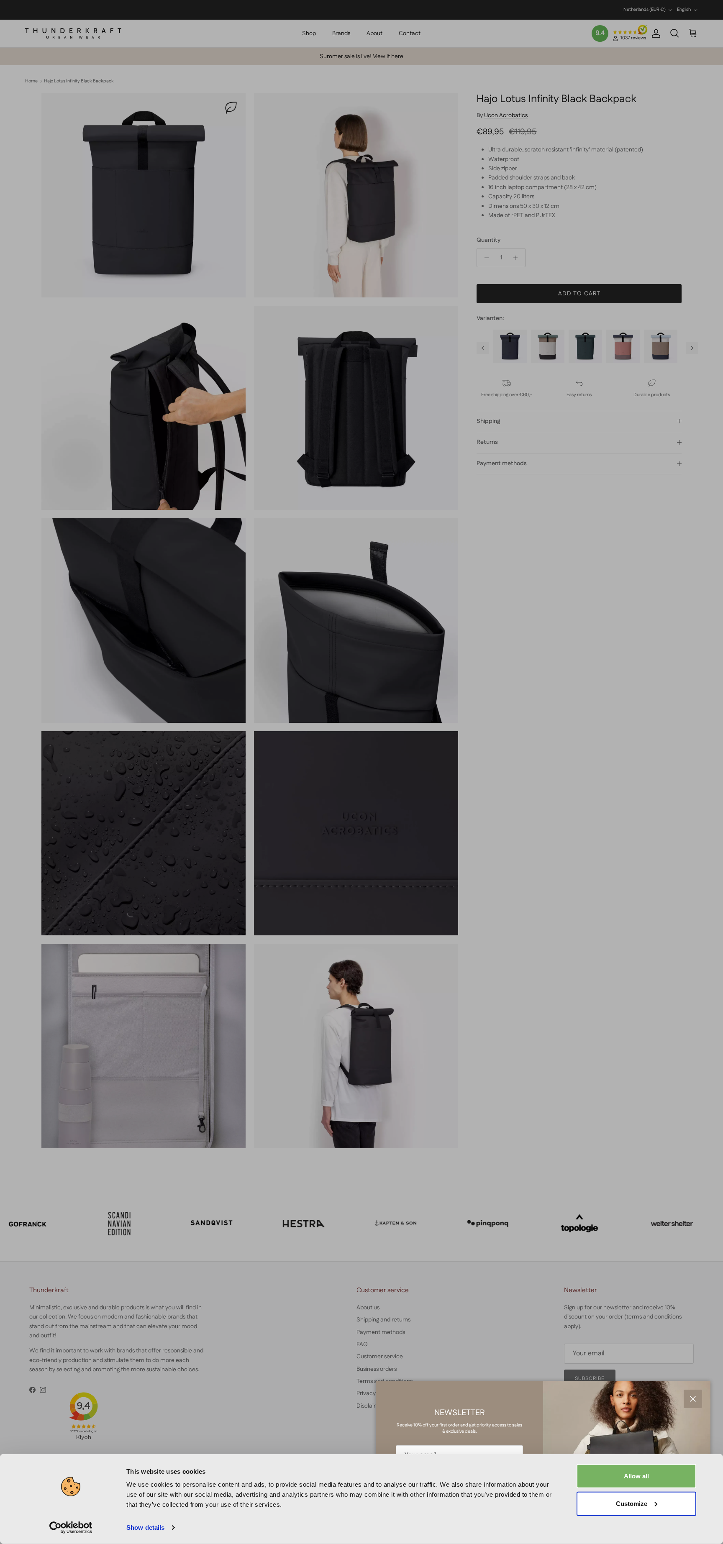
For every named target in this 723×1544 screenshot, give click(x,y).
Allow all (636, 1476)
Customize (631, 1503)
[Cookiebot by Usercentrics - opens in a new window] (71, 1527)
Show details (145, 1527)
